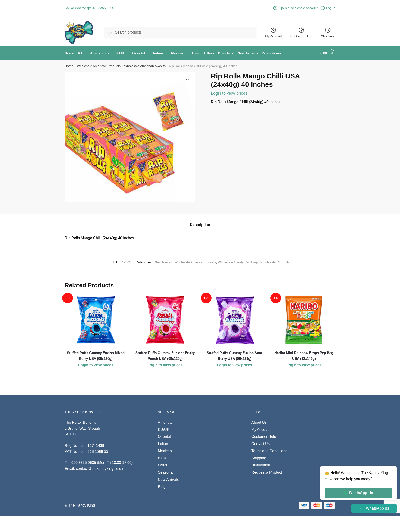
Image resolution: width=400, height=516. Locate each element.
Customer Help (301, 36)
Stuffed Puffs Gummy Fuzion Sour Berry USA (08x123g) (234, 355)
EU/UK (163, 430)
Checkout (328, 36)
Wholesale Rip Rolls (275, 262)
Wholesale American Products (99, 66)
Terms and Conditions (269, 451)
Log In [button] (330, 8)
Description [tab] (200, 225)
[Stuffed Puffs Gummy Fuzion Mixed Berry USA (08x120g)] (96, 320)
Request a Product (266, 472)
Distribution (260, 465)
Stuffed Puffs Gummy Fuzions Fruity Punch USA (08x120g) (165, 355)
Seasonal (166, 472)
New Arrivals (164, 262)
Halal (162, 458)
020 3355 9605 (103, 8)
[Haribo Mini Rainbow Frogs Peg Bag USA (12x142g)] (304, 320)
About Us (259, 422)
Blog (162, 487)
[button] (187, 79)
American (166, 422)
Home (69, 66)
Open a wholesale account (298, 8)
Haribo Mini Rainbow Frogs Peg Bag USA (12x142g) (303, 355)
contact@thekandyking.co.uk (99, 469)
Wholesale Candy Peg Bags (238, 262)
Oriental (164, 436)
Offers (163, 465)
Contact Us (260, 444)
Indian (163, 444)
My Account (273, 36)
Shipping (258, 458)
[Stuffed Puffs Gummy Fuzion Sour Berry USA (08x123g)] (234, 320)
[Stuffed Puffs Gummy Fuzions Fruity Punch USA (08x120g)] (165, 320)
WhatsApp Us (361, 493)
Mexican (165, 451)
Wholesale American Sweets (145, 66)
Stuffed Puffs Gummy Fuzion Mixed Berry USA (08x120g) (96, 355)
